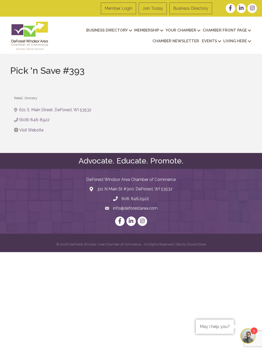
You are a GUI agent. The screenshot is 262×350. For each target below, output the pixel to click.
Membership (146, 30)
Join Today (153, 8)
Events (209, 41)
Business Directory (190, 8)
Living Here (235, 41)
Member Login (118, 8)
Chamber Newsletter (175, 41)
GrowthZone (196, 244)
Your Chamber (181, 30)
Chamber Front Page (225, 30)
